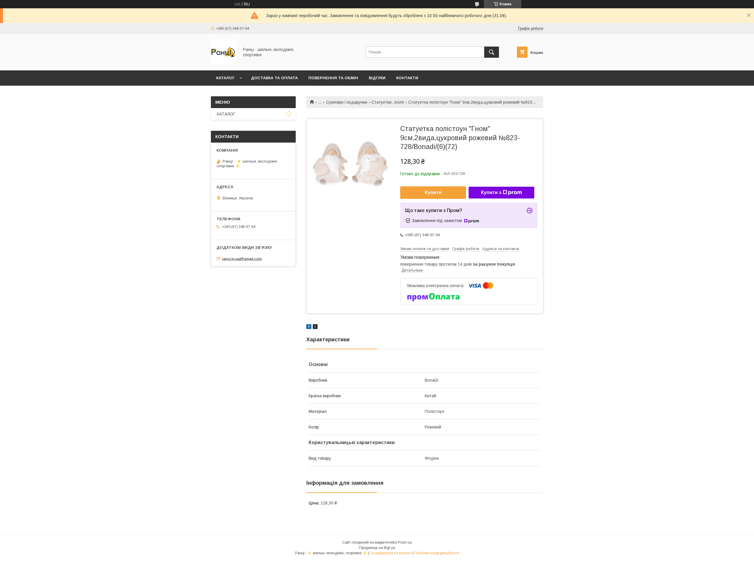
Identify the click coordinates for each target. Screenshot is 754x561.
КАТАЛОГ (225, 78)
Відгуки (377, 78)
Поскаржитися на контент (391, 553)
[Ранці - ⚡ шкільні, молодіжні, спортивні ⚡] (223, 62)
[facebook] (308, 327)
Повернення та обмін (333, 78)
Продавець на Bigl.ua (377, 548)
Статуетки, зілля (387, 102)
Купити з (491, 192)
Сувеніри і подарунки (346, 102)
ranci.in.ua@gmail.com (242, 258)
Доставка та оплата (274, 78)
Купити (433, 192)
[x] (315, 327)
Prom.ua (405, 542)
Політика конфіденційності (436, 553)
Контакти (407, 78)
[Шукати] (491, 52)
